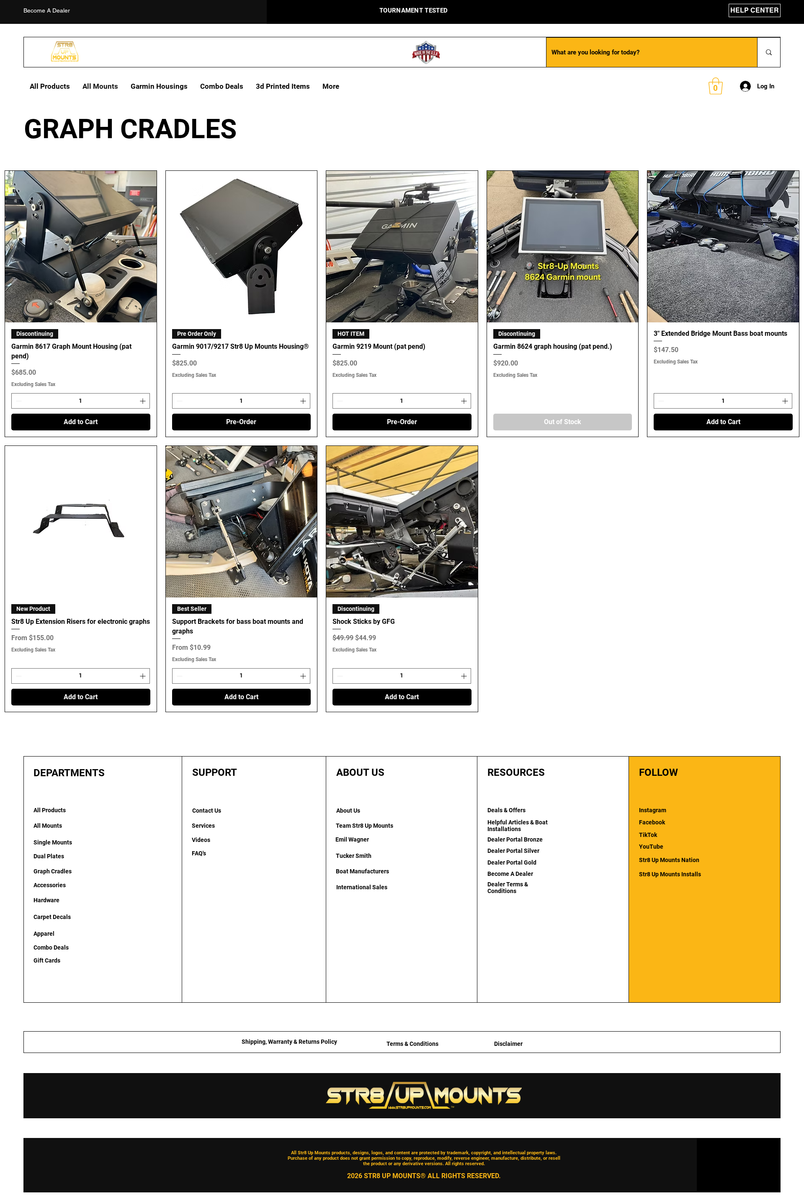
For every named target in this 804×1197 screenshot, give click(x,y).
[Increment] (143, 401)
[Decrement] (18, 401)
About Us (348, 810)
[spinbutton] (80, 401)
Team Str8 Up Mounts (364, 825)
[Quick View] (81, 246)
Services (203, 825)
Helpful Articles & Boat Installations (517, 825)
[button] (716, 85)
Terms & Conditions (412, 1043)
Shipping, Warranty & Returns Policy (289, 1041)
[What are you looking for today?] (768, 52)
